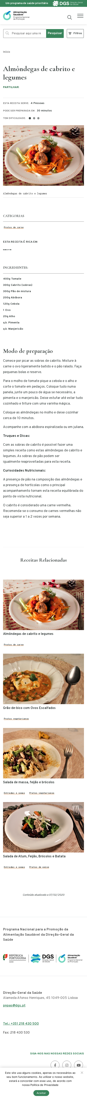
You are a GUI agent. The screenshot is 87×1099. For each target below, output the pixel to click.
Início (6, 52)
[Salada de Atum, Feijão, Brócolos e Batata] (43, 827)
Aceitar (41, 1093)
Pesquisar (55, 33)
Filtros (77, 33)
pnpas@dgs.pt (14, 1007)
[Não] (82, 1073)
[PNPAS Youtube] (78, 1065)
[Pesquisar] (69, 17)
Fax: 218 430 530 (16, 1033)
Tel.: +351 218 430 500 (21, 1024)
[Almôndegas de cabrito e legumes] (43, 605)
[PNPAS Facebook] (55, 1065)
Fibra (7, 249)
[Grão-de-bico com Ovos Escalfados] (43, 679)
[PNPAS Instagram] (66, 1065)
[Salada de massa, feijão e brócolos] (43, 753)
